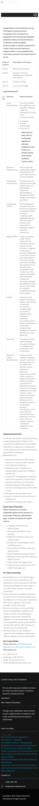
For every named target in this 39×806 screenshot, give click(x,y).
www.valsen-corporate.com (25, 647)
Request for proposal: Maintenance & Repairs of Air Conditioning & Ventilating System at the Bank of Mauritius (19, 768)
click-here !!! (5, 698)
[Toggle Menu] (35, 15)
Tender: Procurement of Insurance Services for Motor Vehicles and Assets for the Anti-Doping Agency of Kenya (19, 754)
